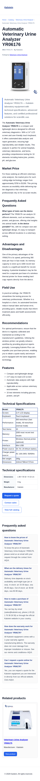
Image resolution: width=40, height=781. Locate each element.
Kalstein (8, 7)
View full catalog (12, 510)
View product (10, 754)
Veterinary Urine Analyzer (18, 55)
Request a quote (11, 496)
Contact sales (11, 503)
